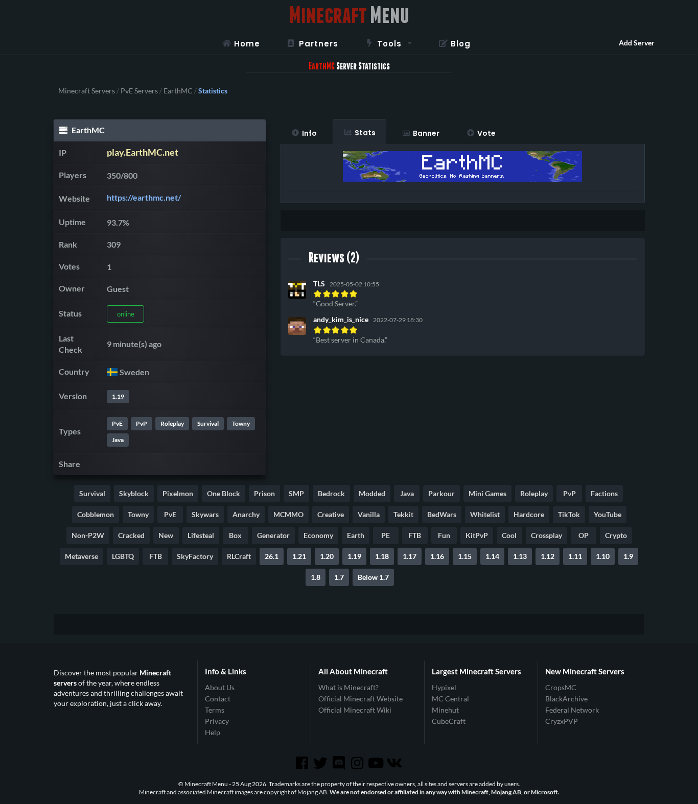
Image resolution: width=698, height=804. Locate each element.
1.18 (382, 556)
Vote (486, 133)
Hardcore (529, 514)
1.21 (299, 556)
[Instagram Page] (358, 763)
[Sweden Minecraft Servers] (112, 372)
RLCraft (239, 556)
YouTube (607, 514)
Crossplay (546, 535)
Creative (330, 514)
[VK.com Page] (395, 763)
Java (118, 440)
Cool (509, 535)
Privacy (217, 721)
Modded (372, 493)
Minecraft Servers (86, 90)
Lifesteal (201, 535)
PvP (141, 423)
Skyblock (134, 493)
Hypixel (444, 688)
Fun (444, 535)
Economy (318, 535)
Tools (389, 43)
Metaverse (81, 556)
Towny (241, 423)
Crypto (616, 535)
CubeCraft (449, 721)
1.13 (520, 556)
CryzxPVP (561, 721)
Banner (426, 133)
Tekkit (403, 514)
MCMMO (288, 514)
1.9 (628, 556)
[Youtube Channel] (376, 763)
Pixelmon (177, 493)
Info (309, 133)
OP (583, 535)
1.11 (575, 556)
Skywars (205, 514)
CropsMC (560, 688)
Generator (273, 535)
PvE (117, 423)
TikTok (569, 514)
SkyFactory (195, 556)
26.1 (271, 556)
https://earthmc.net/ (144, 197)
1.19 (118, 396)
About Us (220, 688)
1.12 (547, 556)
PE (385, 535)
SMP (296, 493)
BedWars (441, 514)
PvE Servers (139, 90)
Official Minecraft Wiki (354, 709)
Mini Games (487, 493)
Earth (355, 535)
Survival (208, 423)
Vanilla (369, 514)
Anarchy (246, 514)
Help (212, 732)
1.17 (409, 556)
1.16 (437, 556)
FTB (414, 535)
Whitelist (485, 514)
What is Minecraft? (348, 688)
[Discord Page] (340, 763)
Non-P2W (88, 535)
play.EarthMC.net (142, 152)
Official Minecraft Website (360, 698)
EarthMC (178, 90)
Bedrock (331, 493)
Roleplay (172, 423)
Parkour (441, 493)
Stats (365, 133)
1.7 (339, 577)
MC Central (450, 698)
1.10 (603, 556)
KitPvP (477, 535)
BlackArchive (566, 698)
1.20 (327, 556)
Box (235, 535)
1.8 (315, 577)
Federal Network (572, 709)
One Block (223, 493)
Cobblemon (95, 514)
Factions (604, 493)
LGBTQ (123, 556)
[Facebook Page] (302, 763)
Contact (217, 698)
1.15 (465, 556)
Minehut (445, 709)
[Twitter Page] (321, 763)
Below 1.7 (373, 577)
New (165, 535)
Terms (214, 709)
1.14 (492, 556)
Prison (264, 493)
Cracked (131, 535)
